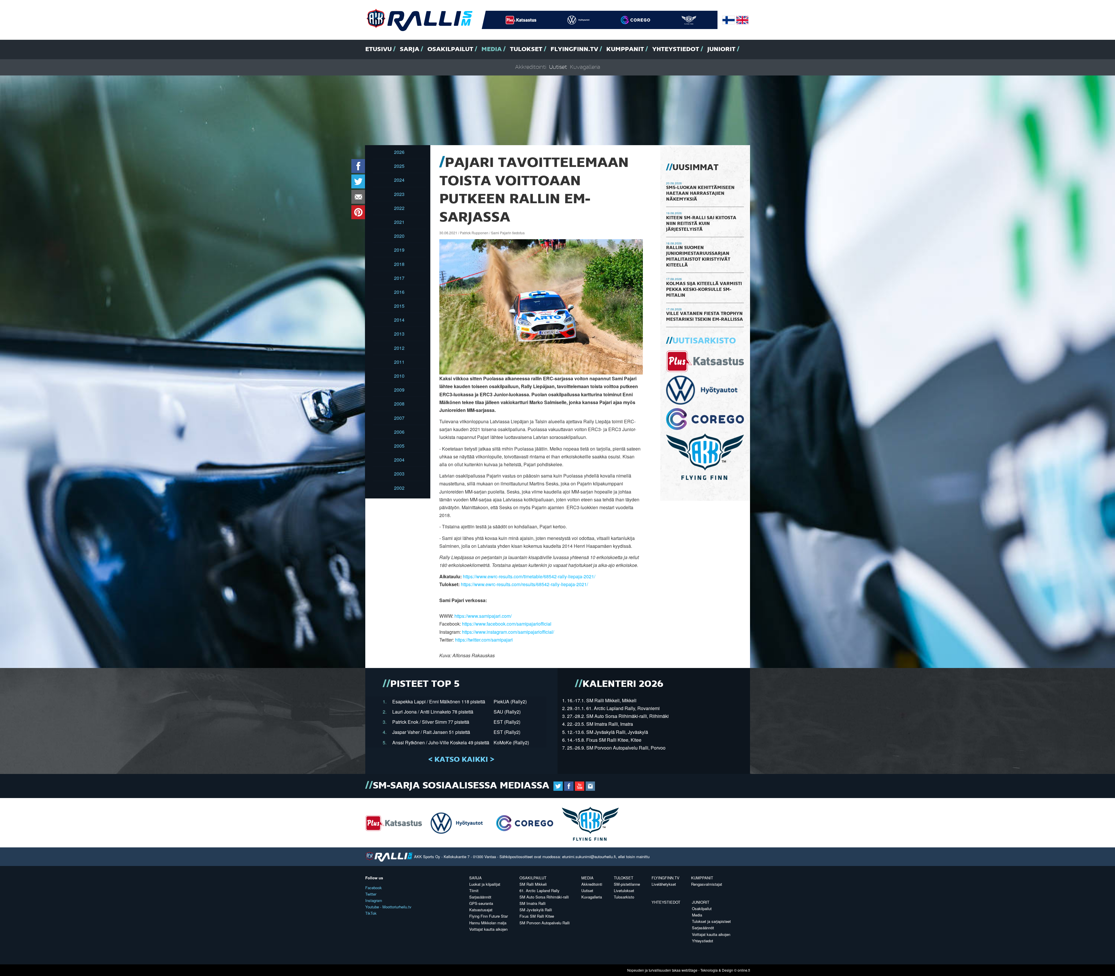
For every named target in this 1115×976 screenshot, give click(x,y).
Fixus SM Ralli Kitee (536, 916)
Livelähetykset (664, 884)
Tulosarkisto (624, 897)
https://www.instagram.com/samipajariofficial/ (508, 632)
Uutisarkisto (704, 341)
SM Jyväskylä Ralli (535, 909)
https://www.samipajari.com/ (483, 616)
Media (491, 49)
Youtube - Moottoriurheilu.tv (388, 907)
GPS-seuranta (481, 903)
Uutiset (558, 67)
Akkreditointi (530, 67)
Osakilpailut (450, 49)
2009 (399, 389)
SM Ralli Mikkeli (533, 884)
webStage (689, 970)
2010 (399, 375)
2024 (399, 180)
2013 (399, 333)
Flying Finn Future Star (488, 916)
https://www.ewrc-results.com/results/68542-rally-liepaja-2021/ (524, 584)
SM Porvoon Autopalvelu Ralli (544, 922)
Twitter (370, 894)
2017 (399, 278)
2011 (399, 362)
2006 (399, 431)
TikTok (371, 913)
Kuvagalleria (585, 67)
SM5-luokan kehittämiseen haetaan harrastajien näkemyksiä (700, 194)
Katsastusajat (480, 909)
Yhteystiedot (675, 49)
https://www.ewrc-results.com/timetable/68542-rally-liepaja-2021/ (529, 576)
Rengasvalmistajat (706, 884)
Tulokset (526, 49)
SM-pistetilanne (627, 884)
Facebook (373, 887)
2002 (399, 488)
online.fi (744, 970)
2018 (399, 264)
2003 (399, 473)
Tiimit (474, 890)
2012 (399, 348)
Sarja (409, 49)
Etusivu (378, 49)
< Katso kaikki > (461, 759)
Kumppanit (625, 49)
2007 (399, 418)
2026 (399, 152)
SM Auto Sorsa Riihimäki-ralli (544, 897)
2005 (399, 445)
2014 (399, 319)
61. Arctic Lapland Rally (539, 890)
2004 (399, 459)
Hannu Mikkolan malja (487, 922)
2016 (399, 292)
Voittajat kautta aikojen (488, 929)
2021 (399, 222)
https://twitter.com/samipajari (484, 639)
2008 (399, 403)
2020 (399, 236)
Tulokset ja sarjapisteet (711, 921)
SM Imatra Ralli (532, 903)
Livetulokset (624, 890)
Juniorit (721, 49)
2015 (399, 305)
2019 (399, 249)
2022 (399, 208)
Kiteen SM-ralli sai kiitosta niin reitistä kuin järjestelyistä (701, 224)
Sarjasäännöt (480, 897)
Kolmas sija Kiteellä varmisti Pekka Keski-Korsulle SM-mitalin (704, 290)
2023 (399, 194)
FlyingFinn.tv (574, 49)
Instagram (373, 900)
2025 (399, 166)
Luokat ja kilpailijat (484, 884)
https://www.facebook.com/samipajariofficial (506, 623)
